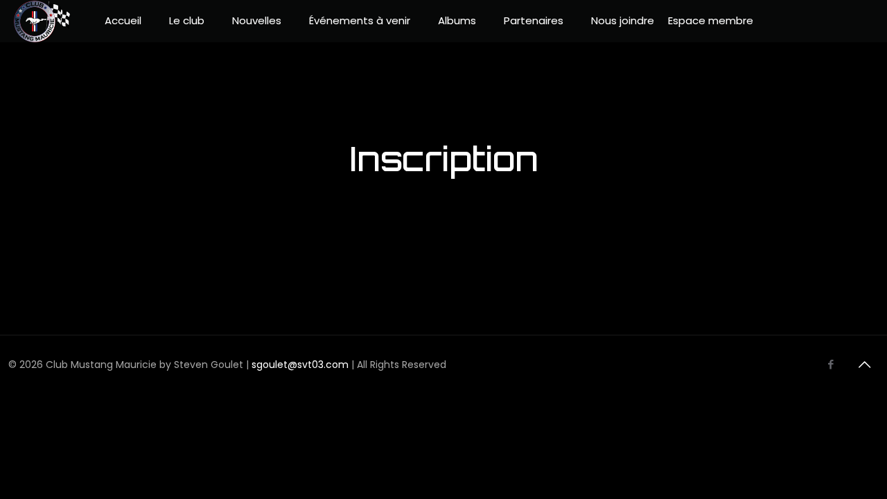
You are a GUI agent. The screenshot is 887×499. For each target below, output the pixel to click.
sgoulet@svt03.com (300, 364)
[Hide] (839, 107)
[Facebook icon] (830, 364)
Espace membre (710, 20)
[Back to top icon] (864, 364)
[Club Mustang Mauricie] (42, 21)
